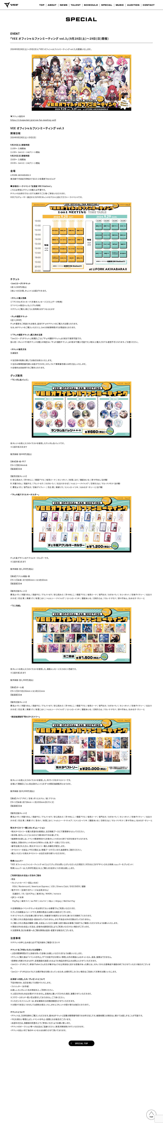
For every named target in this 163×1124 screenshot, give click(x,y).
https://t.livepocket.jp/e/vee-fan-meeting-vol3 (33, 120)
